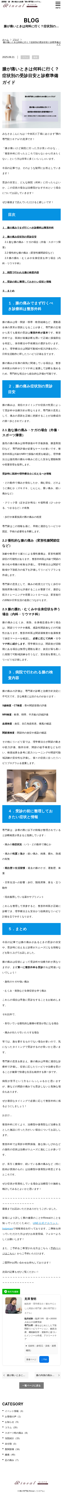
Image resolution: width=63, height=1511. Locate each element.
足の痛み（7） (12, 1460)
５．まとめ (8, 290)
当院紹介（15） (13, 1438)
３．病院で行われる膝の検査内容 (20, 272)
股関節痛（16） (13, 1449)
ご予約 (44, 1359)
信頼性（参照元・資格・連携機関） (41, 1348)
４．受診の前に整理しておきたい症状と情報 (26, 281)
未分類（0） (11, 1443)
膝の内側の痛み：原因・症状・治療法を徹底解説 (48, 1375)
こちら (11, 1253)
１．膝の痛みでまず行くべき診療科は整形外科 (28, 227)
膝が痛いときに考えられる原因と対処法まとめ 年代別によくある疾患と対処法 (17, 1375)
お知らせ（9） (12, 1422)
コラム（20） (12, 1427)
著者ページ (31, 1359)
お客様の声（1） (13, 1416)
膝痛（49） (11, 1454)
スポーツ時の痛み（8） (17, 1433)
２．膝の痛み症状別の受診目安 (19, 236)
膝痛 (35, 57)
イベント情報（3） (14, 1411)
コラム (25, 57)
